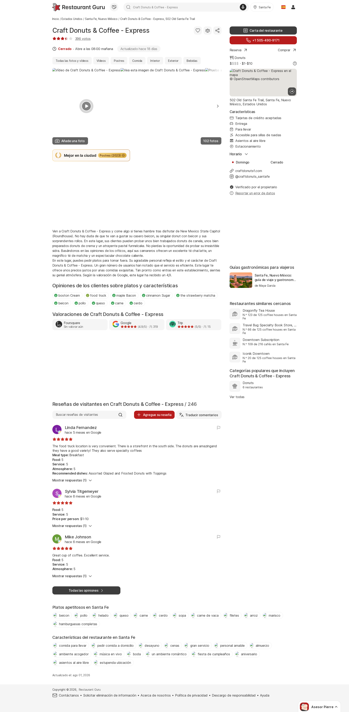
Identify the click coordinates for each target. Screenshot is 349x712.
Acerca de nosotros (156, 695)
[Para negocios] (114, 7)
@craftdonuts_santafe (252, 176)
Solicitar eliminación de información (109, 695)
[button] (218, 106)
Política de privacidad (191, 695)
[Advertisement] (136, 194)
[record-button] (243, 7)
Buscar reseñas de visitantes (77, 415)
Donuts (240, 58)
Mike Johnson (78, 537)
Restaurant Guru (90, 689)
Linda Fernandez (81, 427)
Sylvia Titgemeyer (82, 491)
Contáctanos (69, 695)
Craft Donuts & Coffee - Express (101, 30)
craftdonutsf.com (248, 171)
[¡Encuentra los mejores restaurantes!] (78, 7)
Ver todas (237, 397)
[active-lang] (283, 7)
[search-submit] (128, 7)
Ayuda (264, 695)
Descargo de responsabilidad (234, 695)
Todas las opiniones (83, 590)
